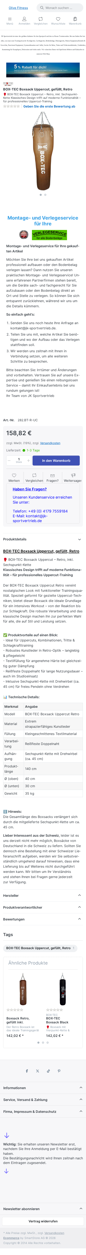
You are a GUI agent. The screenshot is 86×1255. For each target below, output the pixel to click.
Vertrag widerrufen (43, 1221)
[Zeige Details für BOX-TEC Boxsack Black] (62, 989)
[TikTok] (48, 1071)
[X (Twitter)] (37, 1071)
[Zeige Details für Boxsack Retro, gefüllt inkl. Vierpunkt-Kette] (23, 989)
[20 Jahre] (43, 69)
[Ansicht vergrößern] (43, 151)
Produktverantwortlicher (22, 907)
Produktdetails (15, 539)
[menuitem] (40, 948)
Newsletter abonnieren (21, 1209)
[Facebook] (27, 1071)
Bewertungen (14, 919)
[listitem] (43, 151)
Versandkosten (50, 443)
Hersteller (11, 895)
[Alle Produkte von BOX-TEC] (8, 84)
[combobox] (60, 7)
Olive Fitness (18, 8)
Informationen (14, 1088)
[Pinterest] (59, 1071)
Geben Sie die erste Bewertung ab (49, 106)
